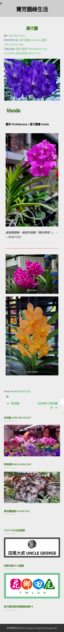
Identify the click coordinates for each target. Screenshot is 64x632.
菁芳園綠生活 (32, 9)
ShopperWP (51, 628)
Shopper (30, 628)
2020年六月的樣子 (47, 405)
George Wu (17, 35)
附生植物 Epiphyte (28, 53)
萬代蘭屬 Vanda (30, 40)
